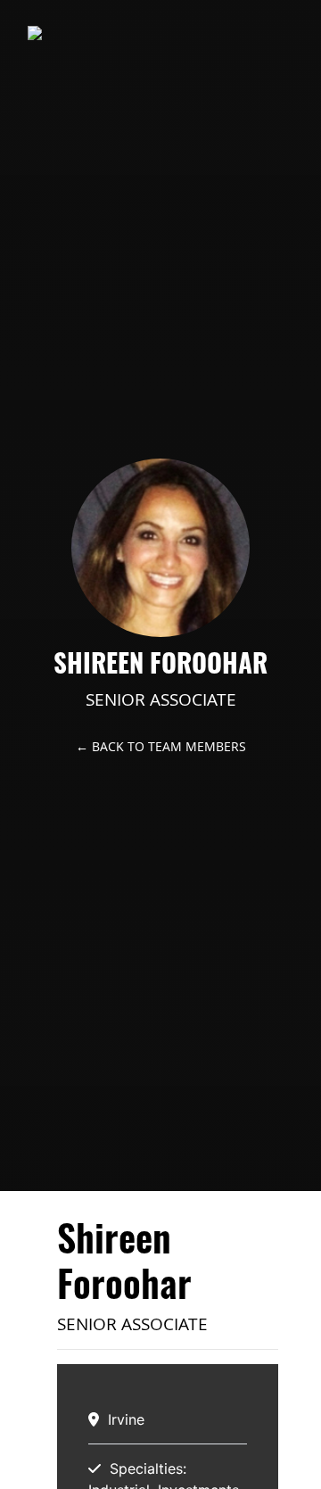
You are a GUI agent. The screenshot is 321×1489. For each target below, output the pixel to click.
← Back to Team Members (161, 746)
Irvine (126, 1419)
